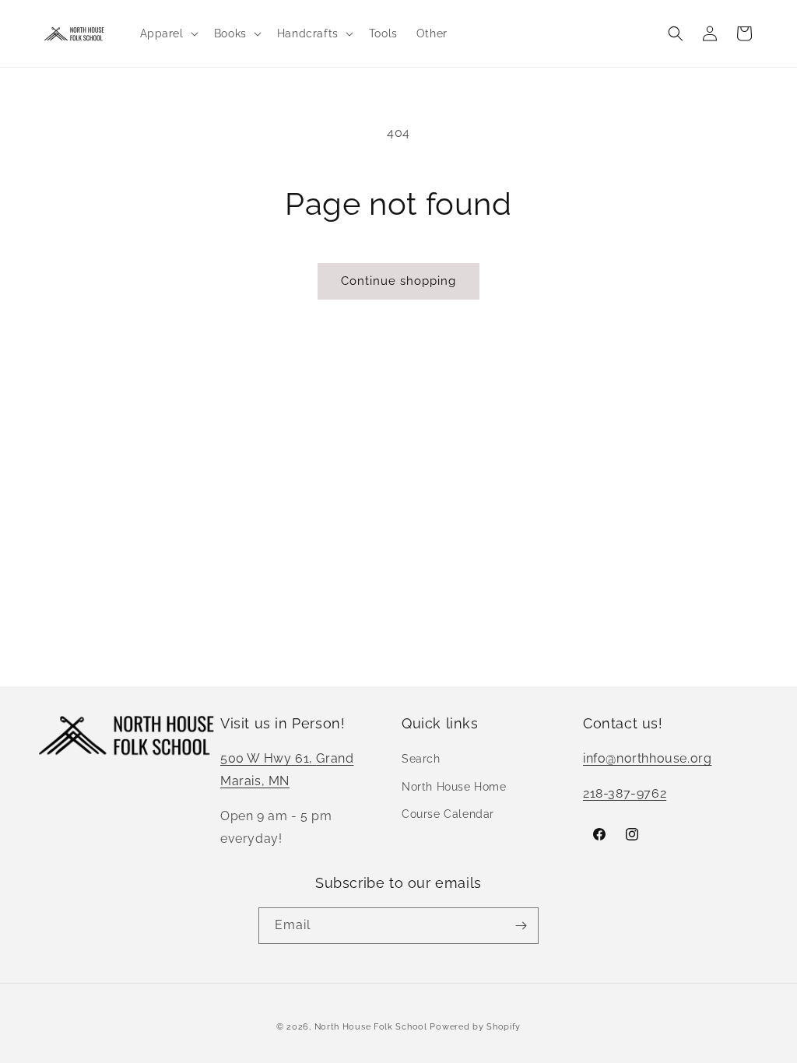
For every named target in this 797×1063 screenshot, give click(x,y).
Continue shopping (398, 281)
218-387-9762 (624, 793)
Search (421, 759)
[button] (168, 33)
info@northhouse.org (647, 758)
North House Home (454, 787)
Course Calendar (448, 814)
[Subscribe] (521, 925)
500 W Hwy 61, (268, 758)
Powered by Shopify (475, 1027)
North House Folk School (370, 1027)
